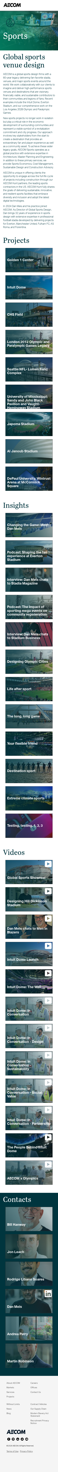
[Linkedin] (17, 1439)
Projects (10, 1396)
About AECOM (13, 1383)
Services (10, 1392)
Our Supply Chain (38, 1409)
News (9, 1409)
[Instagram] (13, 1439)
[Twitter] (22, 1439)
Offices (33, 1387)
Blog (8, 1413)
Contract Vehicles (38, 1404)
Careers (34, 1383)
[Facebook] (8, 1439)
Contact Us (35, 1392)
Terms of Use (12, 1451)
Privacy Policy (26, 1451)
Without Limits (13, 1404)
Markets (10, 1387)
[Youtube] (26, 1439)
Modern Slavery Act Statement (39, 1414)
